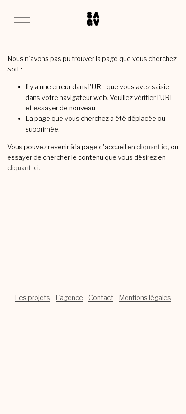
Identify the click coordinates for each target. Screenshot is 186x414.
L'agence (69, 298)
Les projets (32, 298)
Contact (100, 298)
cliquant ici (152, 147)
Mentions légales (145, 298)
